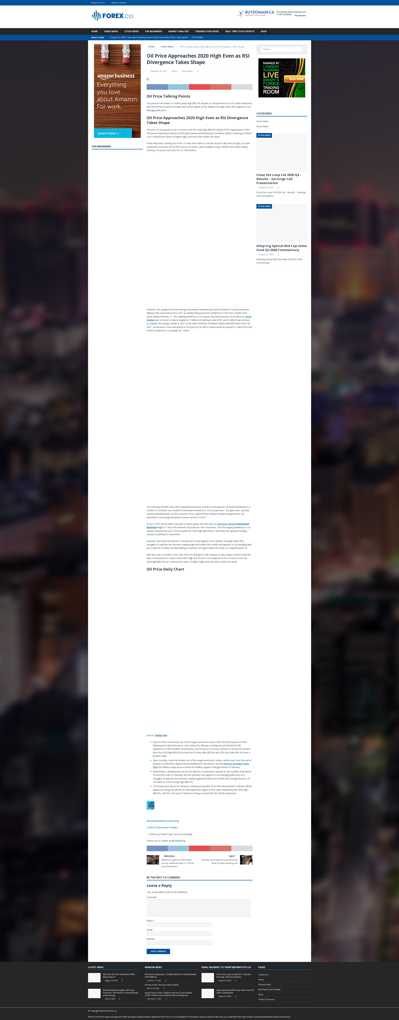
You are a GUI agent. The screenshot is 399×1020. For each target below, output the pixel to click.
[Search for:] (282, 49)
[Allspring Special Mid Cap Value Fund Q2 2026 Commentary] (208, 993)
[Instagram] (308, 2)
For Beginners (153, 31)
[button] (199, 813)
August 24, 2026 (266, 187)
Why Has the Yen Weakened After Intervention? (119, 975)
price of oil (157, 103)
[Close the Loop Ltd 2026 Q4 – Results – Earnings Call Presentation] (208, 977)
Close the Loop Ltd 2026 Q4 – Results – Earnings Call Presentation (278, 179)
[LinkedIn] (302, 2)
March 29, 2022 (153, 988)
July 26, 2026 (110, 999)
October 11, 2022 (154, 980)
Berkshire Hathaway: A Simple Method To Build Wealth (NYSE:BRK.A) (170, 975)
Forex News (111, 31)
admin (174, 71)
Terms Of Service (118, 3)
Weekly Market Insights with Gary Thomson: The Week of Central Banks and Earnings (120, 993)
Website (151, 938)
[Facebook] (290, 2)
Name (150, 920)
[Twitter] (296, 2)
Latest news (95, 967)
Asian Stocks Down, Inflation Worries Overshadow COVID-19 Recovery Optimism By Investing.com (168, 994)
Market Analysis (178, 31)
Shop (264, 31)
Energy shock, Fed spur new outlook (162, 984)
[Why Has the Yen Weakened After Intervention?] (94, 977)
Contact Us (263, 974)
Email (150, 929)
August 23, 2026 (266, 254)
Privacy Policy (98, 3)
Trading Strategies (207, 31)
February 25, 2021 (159, 71)
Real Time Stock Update (239, 31)
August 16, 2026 (111, 980)
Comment (152, 897)
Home (94, 31)
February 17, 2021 (154, 999)
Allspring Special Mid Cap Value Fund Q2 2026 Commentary (281, 248)
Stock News (131, 31)
